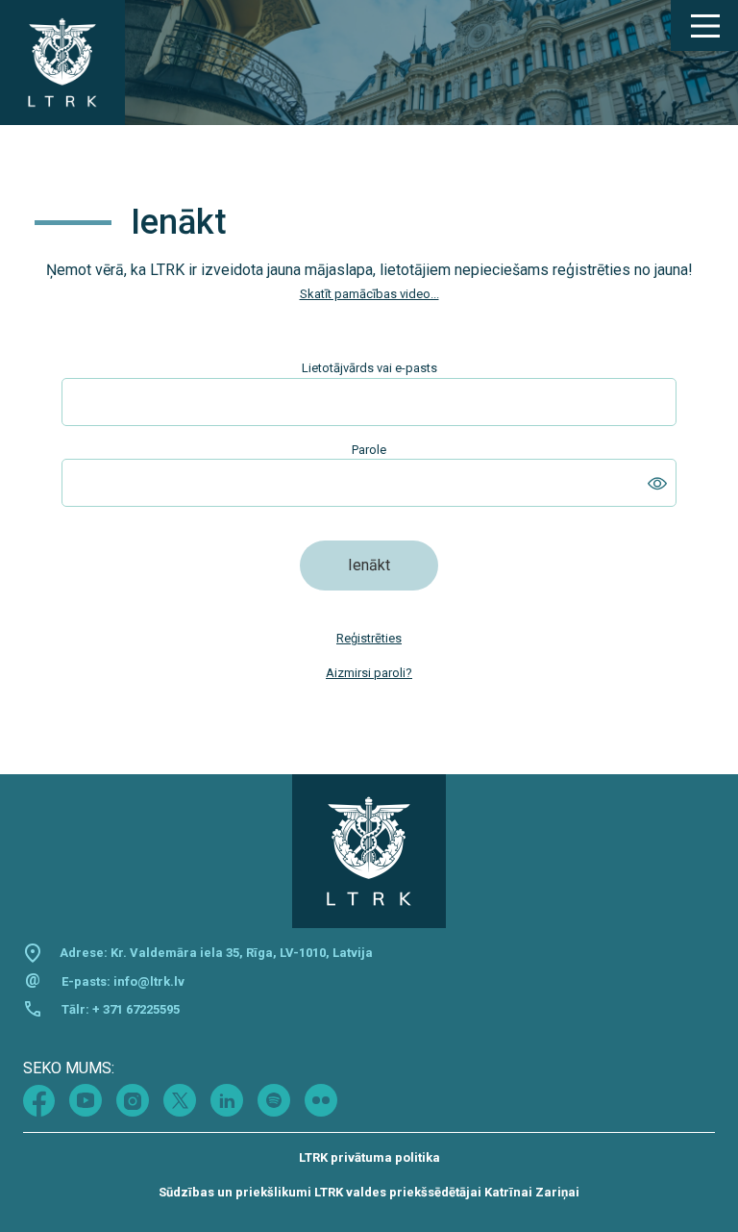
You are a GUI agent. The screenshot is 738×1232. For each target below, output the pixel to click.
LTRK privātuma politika (369, 1157)
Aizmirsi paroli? (369, 673)
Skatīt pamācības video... (369, 294)
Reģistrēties (369, 638)
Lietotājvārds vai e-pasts (369, 368)
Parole (369, 449)
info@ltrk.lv (148, 981)
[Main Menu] (704, 26)
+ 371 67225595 (136, 1009)
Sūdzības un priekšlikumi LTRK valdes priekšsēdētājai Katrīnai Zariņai (369, 1192)
